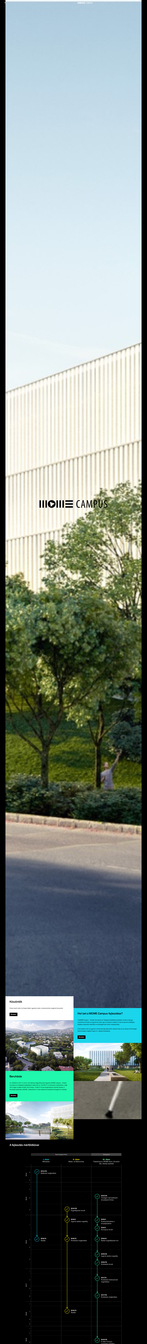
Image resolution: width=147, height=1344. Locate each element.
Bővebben (13, 1014)
